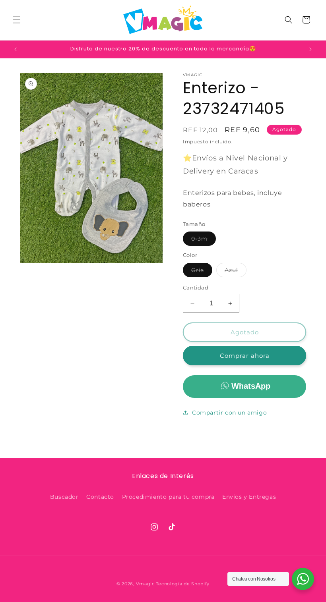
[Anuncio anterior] (15, 49)
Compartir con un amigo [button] (229, 412)
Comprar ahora (245, 355)
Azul (235, 271)
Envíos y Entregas (249, 496)
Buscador (64, 496)
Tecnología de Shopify (183, 584)
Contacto (100, 496)
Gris (201, 271)
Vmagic (145, 584)
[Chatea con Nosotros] (303, 579)
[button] (16, 20)
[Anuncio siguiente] (310, 49)
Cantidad (195, 287)
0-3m (203, 240)
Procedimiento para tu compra (168, 496)
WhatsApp (250, 386)
